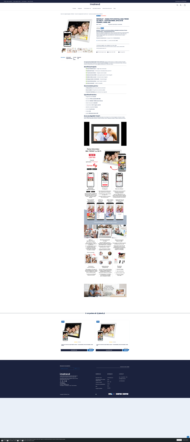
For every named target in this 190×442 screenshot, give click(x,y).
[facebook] (60, 381)
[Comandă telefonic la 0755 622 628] (188, 437)
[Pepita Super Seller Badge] (99, 394)
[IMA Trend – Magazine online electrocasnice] (95, 3)
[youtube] (66, 381)
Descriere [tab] (63, 57)
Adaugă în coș (74, 350)
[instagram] (62, 381)
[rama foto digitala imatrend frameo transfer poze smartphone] (77, 31)
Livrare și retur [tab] (74, 58)
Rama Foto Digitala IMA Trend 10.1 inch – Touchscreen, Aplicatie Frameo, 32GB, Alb (112, 345)
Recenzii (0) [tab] (79, 58)
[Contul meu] (180, 5)
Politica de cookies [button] (62, 439)
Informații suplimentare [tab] (69, 58)
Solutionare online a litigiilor (124, 366)
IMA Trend (98, 24)
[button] (2, 440)
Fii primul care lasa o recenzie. (115, 24)
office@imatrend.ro (122, 378)
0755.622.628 (184, 1)
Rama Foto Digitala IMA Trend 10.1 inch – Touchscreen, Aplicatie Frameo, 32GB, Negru (77, 345)
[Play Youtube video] (105, 134)
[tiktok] (64, 381)
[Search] (176, 5)
